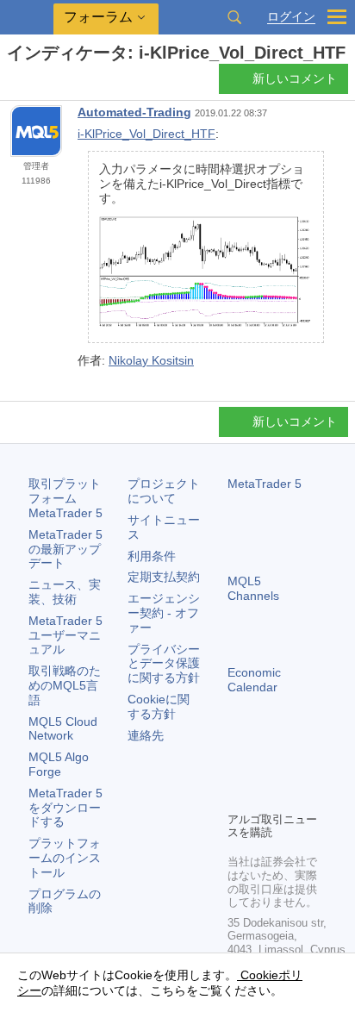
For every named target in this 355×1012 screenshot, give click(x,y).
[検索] (234, 17)
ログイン (291, 16)
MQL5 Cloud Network (62, 729)
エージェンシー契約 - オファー (164, 612)
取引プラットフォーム (65, 498)
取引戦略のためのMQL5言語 (64, 685)
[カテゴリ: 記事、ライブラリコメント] (33, 84)
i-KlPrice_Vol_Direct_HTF (146, 134)
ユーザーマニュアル (65, 635)
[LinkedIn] (265, 795)
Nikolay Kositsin (151, 360)
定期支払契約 (164, 577)
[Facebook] (237, 768)
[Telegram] (265, 768)
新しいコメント (294, 78)
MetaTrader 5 (264, 483)
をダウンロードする (65, 807)
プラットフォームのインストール (64, 857)
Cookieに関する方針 (159, 706)
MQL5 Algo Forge (58, 764)
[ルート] (12, 83)
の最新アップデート (65, 549)
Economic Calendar (254, 679)
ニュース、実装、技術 (64, 592)
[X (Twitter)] (293, 768)
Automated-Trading (134, 112)
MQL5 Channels (253, 588)
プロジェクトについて (164, 491)
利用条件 (152, 556)
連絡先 (146, 735)
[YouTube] (237, 795)
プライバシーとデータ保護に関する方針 (164, 663)
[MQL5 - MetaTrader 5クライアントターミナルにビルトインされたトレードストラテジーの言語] (27, 17)
